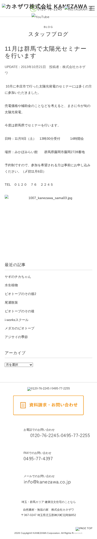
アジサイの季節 (16, 337)
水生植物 (11, 285)
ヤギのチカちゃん (18, 277)
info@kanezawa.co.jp (47, 481)
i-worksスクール (16, 320)
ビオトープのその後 (19, 311)
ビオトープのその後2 (20, 294)
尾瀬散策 (11, 302)
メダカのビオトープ (19, 328)
